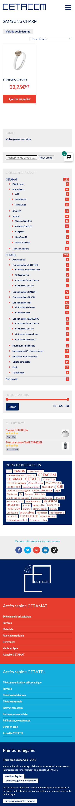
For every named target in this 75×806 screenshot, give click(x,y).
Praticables (18, 189)
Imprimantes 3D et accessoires (27, 351)
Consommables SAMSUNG (25, 318)
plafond (27, 508)
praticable (12, 512)
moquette (39, 505)
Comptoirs (19, 231)
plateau (53, 509)
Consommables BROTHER (25, 265)
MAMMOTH (20, 199)
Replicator (42, 512)
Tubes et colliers (20, 248)
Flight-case (18, 184)
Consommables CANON (24, 292)
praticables (27, 512)
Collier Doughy (35, 483)
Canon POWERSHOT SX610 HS (21, 475)
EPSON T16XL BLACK (42, 490)
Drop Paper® (21, 237)
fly (21, 494)
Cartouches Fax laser (24, 285)
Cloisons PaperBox (23, 221)
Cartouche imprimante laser (27, 269)
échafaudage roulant (17, 520)
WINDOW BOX (48, 516)
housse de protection (41, 498)
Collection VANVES (23, 226)
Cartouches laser (22, 312)
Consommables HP (21, 302)
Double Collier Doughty (18, 490)
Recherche (45, 157)
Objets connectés (21, 362)
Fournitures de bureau (23, 345)
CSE (60, 486)
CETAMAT (12, 179)
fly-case (29, 494)
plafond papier (40, 509)
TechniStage (20, 205)
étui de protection (38, 520)
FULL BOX (40, 494)
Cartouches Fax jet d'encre (27, 280)
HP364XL (59, 498)
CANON (19, 471)
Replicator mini (57, 512)
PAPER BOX (13, 508)
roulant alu (12, 516)
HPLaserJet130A (15, 501)
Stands (15, 216)
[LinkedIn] (46, 550)
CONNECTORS (13, 487)
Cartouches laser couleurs (26, 334)
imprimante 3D (33, 501)
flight (57, 490)
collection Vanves (16, 482)
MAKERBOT (50, 501)
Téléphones (18, 372)
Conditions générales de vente (20, 780)
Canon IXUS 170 (35, 471)
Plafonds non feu (22, 242)
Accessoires (18, 259)
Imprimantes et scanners (25, 356)
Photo (15, 367)
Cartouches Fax (22, 275)
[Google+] (37, 550)
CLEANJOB (49, 479)
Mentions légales (13, 776)
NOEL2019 (53, 505)
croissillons (48, 486)
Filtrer (12, 406)
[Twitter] (28, 550)
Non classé (11, 379)
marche (26, 505)
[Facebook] (19, 550)
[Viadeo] (55, 550)
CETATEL (11, 255)
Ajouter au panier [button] (19, 99)
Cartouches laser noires (25, 339)
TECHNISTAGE (29, 516)
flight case (12, 494)
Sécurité (16, 211)
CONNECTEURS (53, 483)
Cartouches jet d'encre (25, 307)
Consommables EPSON (23, 297)
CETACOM (47, 475)
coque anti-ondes (31, 487)
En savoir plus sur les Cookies (20, 800)
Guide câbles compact (18, 498)
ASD (17, 194)
